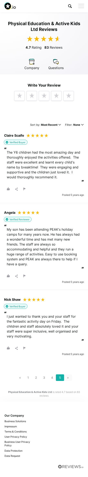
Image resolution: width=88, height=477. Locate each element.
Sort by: (44, 125)
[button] (70, 6)
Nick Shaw (12, 299)
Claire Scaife (14, 135)
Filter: (72, 125)
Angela (9, 212)
